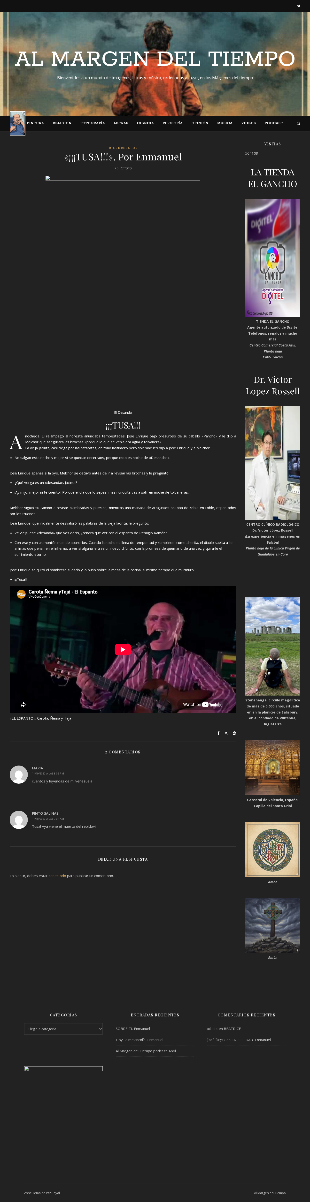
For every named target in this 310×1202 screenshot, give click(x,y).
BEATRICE (232, 1028)
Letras (121, 123)
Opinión (200, 123)
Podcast (274, 123)
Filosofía (173, 123)
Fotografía (92, 123)
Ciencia (145, 123)
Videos (248, 123)
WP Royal (53, 1193)
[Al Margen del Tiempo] (17, 123)
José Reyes (216, 1039)
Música (225, 123)
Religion (62, 123)
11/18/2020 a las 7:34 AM (48, 818)
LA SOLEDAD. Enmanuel (251, 1039)
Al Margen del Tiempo (155, 60)
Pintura (35, 123)
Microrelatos (123, 148)
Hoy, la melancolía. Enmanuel (139, 1039)
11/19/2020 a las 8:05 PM (48, 773)
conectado (57, 875)
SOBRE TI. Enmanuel (133, 1028)
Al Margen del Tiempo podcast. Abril (146, 1050)
